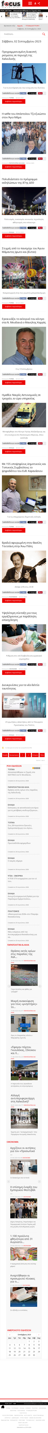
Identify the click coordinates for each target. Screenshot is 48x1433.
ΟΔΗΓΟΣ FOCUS (23, 1425)
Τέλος (42, 755)
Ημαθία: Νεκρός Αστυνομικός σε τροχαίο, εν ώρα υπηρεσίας (21, 396)
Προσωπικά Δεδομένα (24, 1401)
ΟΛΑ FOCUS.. (23, 1413)
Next (40, 986)
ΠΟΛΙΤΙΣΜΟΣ (13, 597)
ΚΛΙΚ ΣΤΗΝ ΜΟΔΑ (38, 1415)
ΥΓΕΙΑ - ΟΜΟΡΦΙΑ (15, 876)
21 (24, 1351)
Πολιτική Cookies (37, 1401)
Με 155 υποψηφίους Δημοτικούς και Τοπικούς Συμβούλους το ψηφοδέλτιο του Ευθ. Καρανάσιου (24, 467)
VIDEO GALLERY (23, 1422)
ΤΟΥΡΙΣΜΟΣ (15, 1408)
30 (34, 1355)
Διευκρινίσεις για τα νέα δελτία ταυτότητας (20, 686)
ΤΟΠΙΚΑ (11, 98)
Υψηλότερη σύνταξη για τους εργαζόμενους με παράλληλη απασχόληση (19, 616)
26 (15, 1355)
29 (29, 1355)
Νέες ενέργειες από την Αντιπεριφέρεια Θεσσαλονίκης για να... (22, 934)
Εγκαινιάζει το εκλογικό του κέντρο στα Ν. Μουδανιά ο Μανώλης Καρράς (24, 320)
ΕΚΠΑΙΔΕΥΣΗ (14, 1420)
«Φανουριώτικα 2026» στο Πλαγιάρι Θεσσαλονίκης (23, 915)
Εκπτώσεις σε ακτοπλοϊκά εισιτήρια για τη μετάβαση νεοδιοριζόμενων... (23, 809)
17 (39, 1348)
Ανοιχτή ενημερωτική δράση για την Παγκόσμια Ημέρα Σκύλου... (23, 897)
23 (34, 1351)
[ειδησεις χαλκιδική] (3, 1407)
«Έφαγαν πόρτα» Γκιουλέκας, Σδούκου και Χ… (23, 1050)
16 (34, 1348)
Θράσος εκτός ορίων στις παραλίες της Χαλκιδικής (23, 791)
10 (39, 1345)
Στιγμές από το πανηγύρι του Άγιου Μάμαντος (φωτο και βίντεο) (23, 250)
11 (10, 1348)
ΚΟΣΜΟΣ (28, 1408)
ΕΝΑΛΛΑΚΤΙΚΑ (5, 1420)
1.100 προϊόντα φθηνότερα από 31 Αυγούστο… (21, 1239)
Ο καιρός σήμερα (15, 861)
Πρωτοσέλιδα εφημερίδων (19, 843)
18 (10, 1351)
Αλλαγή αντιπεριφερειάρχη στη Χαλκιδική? (22, 1098)
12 (15, 1348)
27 (19, 1355)
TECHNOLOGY (30, 1420)
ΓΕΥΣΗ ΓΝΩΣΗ (24, 1418)
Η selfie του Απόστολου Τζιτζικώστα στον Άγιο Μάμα (24, 115)
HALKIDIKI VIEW (40, 1420)
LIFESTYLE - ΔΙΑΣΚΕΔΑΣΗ (12, 1418)
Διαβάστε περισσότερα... (14, 101)
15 (29, 1348)
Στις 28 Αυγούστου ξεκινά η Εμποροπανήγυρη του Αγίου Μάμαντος (29, 16)
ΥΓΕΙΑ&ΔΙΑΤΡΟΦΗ (31, 1410)
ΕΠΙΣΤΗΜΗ (22, 1420)
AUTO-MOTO (28, 1415)
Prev (9, 986)
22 (29, 1351)
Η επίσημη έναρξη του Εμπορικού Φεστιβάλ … (23, 1190)
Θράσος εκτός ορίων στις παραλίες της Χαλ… (23, 954)
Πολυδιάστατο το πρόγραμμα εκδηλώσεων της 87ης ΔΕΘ (19, 180)
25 (10, 1355)
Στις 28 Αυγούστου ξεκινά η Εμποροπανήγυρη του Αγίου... (20, 826)
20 (19, 1351)
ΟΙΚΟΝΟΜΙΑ (13, 669)
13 (19, 1348)
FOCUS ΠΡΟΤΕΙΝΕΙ (7, 1415)
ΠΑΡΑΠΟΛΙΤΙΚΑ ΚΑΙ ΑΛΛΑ (17, 163)
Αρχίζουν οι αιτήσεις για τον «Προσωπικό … (23, 1151)
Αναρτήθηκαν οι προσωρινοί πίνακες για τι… (22, 1278)
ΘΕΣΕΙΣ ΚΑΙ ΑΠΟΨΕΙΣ (35, 1418)
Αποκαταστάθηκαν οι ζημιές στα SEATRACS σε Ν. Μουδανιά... (21, 773)
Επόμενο (35, 755)
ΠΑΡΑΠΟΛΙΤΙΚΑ (18, 1415)
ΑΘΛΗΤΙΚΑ (13, 1410)
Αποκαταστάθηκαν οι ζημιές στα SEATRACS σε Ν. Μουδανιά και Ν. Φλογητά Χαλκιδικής (13, 16)
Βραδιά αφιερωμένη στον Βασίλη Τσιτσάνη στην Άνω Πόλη (22, 544)
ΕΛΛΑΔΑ (11, 232)
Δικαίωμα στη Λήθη (11, 1401)
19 (15, 1351)
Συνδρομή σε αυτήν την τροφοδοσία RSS (18, 748)
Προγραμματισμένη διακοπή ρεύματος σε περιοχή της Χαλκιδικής (19, 55)
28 (24, 1355)
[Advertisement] (24, 1378)
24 (39, 1351)
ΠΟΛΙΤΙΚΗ (35, 1408)
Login (35, 3)
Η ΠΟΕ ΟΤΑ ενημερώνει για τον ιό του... (22, 879)
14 (24, 1348)
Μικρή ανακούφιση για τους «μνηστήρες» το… (24, 1004)
